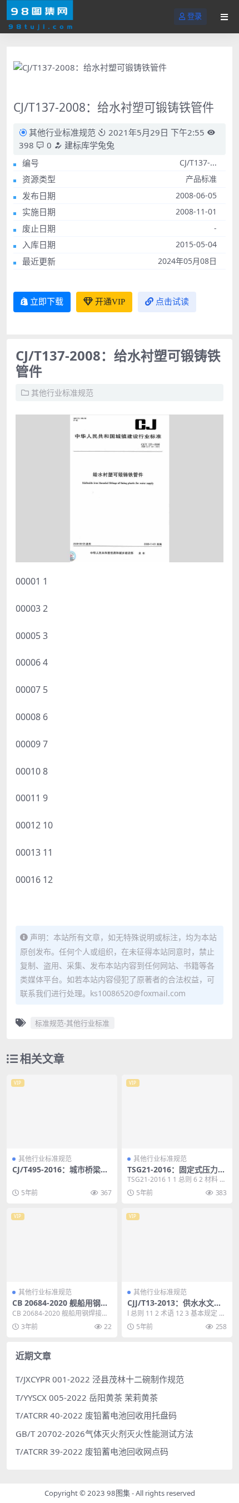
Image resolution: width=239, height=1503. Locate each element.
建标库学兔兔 (88, 145)
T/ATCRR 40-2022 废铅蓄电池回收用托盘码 (96, 1415)
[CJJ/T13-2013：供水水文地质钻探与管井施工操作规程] (177, 1245)
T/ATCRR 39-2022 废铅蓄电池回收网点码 (92, 1451)
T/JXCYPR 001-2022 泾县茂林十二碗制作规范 (100, 1379)
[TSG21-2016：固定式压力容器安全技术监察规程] (177, 1112)
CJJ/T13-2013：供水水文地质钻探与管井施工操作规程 (174, 1307)
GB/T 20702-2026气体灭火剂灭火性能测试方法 (104, 1433)
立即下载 (46, 301)
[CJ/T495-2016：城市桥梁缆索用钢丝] (62, 1112)
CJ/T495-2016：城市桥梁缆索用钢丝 (60, 1174)
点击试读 (172, 301)
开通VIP (110, 301)
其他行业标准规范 (62, 132)
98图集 (118, 1493)
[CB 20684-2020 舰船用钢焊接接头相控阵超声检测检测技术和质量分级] (62, 1245)
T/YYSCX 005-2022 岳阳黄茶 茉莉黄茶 (87, 1397)
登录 (194, 16)
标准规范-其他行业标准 (72, 1023)
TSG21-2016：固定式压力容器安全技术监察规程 (176, 1174)
